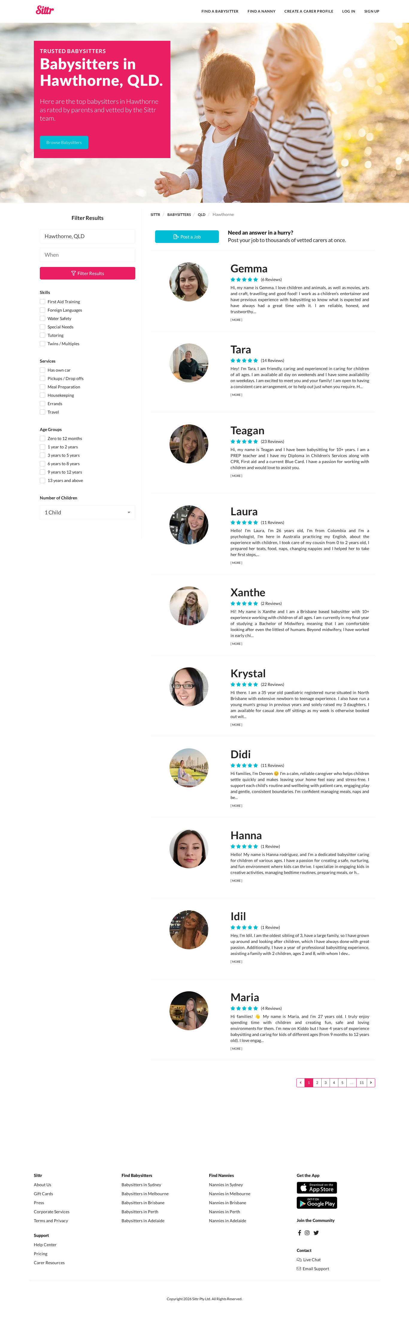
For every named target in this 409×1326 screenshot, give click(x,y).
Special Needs (60, 326)
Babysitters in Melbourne (145, 1193)
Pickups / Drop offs (65, 378)
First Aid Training (63, 301)
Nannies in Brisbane (227, 1202)
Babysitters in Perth (140, 1211)
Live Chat (311, 1259)
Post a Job (190, 236)
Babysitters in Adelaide (143, 1220)
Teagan (247, 430)
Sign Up (372, 11)
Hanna (246, 835)
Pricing (40, 1253)
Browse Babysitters (64, 142)
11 (362, 1082)
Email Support (315, 1268)
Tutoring (55, 335)
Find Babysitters (137, 1176)
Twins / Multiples (63, 343)
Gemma (249, 268)
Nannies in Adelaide (227, 1220)
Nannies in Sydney (226, 1184)
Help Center (45, 1244)
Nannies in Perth (224, 1211)
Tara (241, 349)
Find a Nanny (261, 11)
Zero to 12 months (64, 438)
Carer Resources (49, 1262)
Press (39, 1202)
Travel (53, 412)
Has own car (59, 370)
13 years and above (65, 480)
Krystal (248, 673)
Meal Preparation (63, 386)
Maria (245, 997)
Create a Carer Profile (308, 11)
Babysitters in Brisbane (143, 1202)
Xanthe (248, 592)
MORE (236, 320)
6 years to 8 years (63, 463)
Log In (348, 11)
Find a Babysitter (220, 11)
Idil (238, 916)
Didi (241, 754)
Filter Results (90, 273)
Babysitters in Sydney (141, 1184)
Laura (244, 511)
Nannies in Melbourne (229, 1193)
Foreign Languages (64, 310)
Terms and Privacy (51, 1220)
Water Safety (59, 318)
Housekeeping (60, 395)
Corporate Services (51, 1211)
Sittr (155, 214)
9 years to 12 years (64, 471)
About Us (42, 1184)
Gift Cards (43, 1193)
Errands (54, 403)
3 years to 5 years (63, 455)
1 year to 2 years (62, 446)
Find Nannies (221, 1176)
